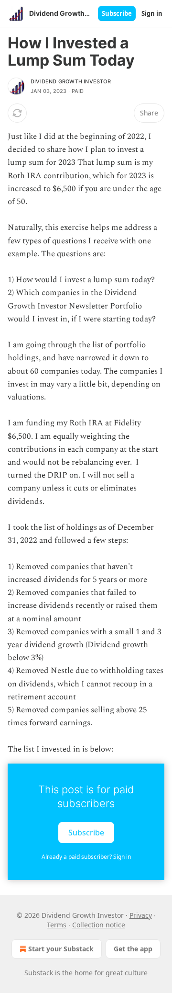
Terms (56, 924)
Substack (38, 972)
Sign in (151, 13)
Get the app (133, 948)
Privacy (140, 915)
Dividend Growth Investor (71, 81)
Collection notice (98, 924)
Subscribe (117, 13)
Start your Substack (61, 948)
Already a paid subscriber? (86, 857)
